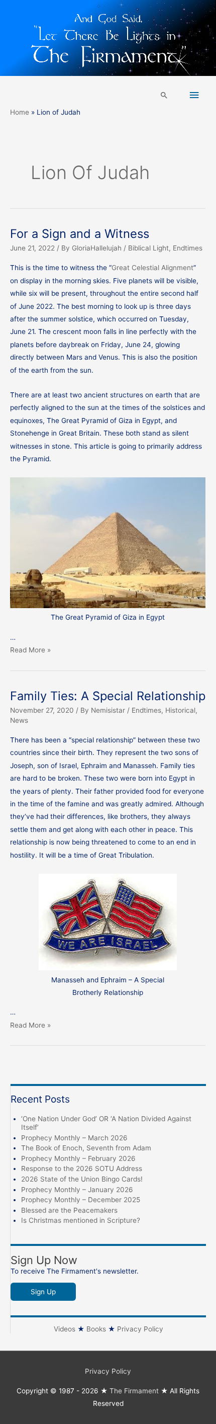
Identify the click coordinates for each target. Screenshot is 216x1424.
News (19, 720)
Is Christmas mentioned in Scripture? (80, 1220)
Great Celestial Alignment (152, 268)
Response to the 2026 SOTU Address (81, 1168)
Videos (64, 1329)
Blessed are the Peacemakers (69, 1210)
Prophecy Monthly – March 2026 (74, 1138)
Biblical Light (148, 248)
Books (96, 1329)
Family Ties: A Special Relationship (107, 696)
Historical (180, 710)
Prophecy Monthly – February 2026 (78, 1158)
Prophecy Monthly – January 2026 (77, 1190)
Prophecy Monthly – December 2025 (80, 1200)
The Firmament (134, 1391)
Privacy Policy (140, 1329)
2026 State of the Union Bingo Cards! (82, 1179)
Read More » (30, 650)
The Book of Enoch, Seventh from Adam (86, 1148)
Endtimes (187, 248)
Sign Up (43, 1292)
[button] (164, 95)
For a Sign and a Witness (79, 233)
